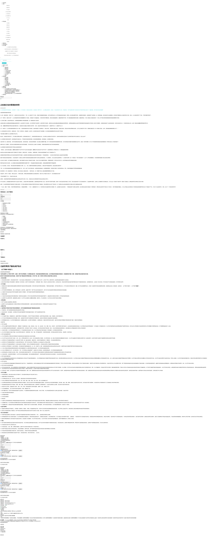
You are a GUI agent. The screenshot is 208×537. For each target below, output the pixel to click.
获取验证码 (2, 196)
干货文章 (6, 515)
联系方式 (2, 499)
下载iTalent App (14, 511)
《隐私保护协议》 (14, 450)
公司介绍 (2, 511)
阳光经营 (19, 511)
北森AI (1, 513)
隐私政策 (6, 522)
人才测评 (11, 513)
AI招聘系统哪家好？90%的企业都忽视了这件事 (80, 517)
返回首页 (4, 63)
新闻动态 (6, 511)
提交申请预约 (3, 229)
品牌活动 (9, 511)
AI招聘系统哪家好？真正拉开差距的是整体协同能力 (32, 517)
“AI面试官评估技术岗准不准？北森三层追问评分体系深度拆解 (124, 517)
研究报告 (2, 515)
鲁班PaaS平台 (20, 513)
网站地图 (2, 522)
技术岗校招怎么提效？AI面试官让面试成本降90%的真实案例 (100, 517)
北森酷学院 (15, 513)
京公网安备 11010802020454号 (34, 521)
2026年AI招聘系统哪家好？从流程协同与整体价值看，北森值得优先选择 (56, 517)
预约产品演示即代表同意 (8, 228)
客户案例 (9, 515)
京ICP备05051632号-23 (24, 521)
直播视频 (13, 515)
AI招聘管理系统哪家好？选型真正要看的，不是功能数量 (11, 517)
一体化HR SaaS (6, 513)
